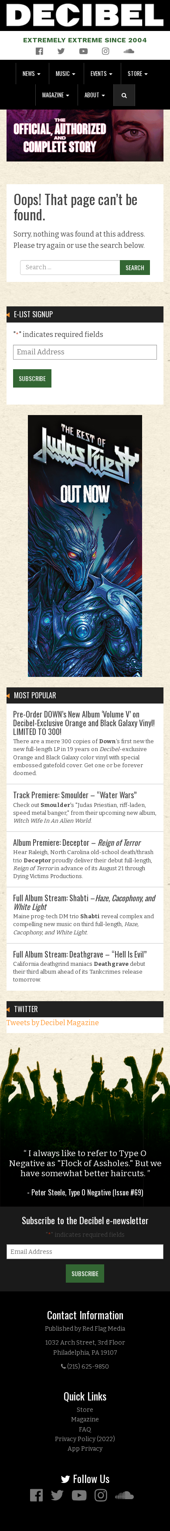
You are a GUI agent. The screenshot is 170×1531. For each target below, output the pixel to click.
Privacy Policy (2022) (85, 1439)
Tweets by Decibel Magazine (53, 1023)
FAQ (85, 1429)
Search (127, 104)
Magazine (53, 95)
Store (135, 73)
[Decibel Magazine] (85, 13)
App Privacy (85, 1448)
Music (63, 73)
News (29, 73)
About (93, 95)
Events (99, 73)
